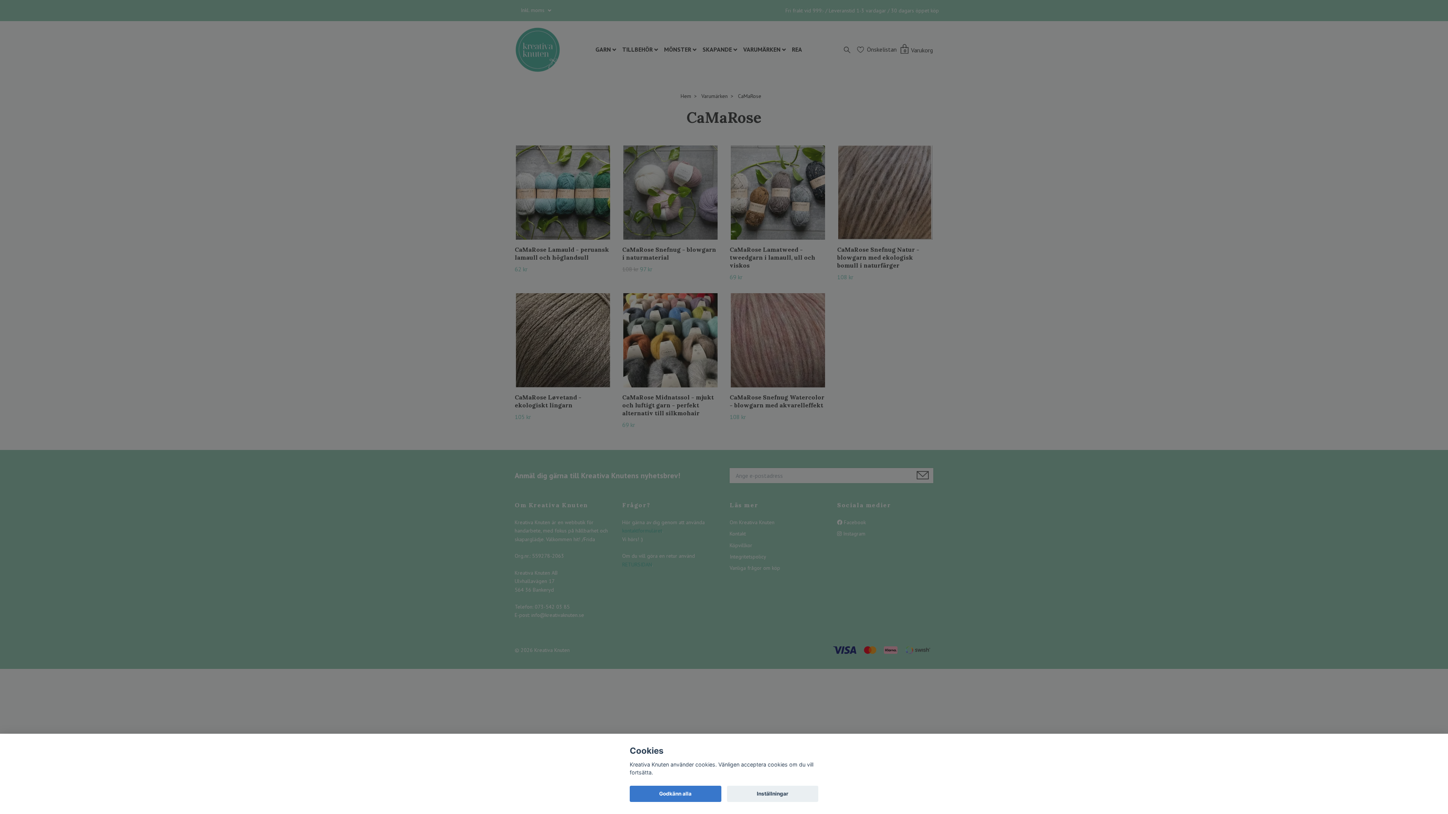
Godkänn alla (675, 794)
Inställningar (772, 794)
